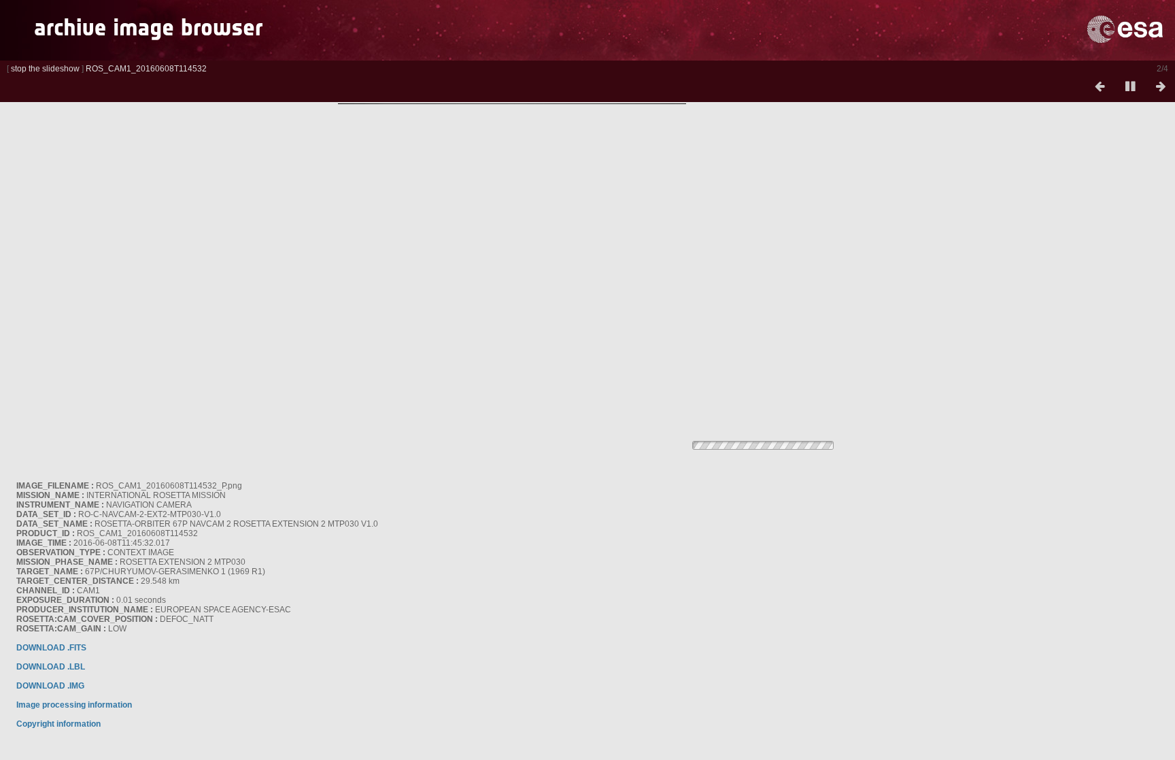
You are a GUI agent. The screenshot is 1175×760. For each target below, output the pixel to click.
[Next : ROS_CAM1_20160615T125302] (1160, 87)
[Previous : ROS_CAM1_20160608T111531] (1099, 87)
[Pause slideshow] (1130, 87)
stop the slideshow (45, 68)
